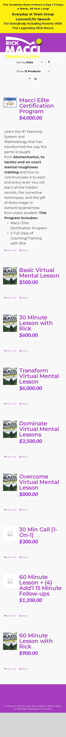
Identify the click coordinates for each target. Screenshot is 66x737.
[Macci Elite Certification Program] (10, 102)
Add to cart (11, 250)
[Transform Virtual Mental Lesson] (10, 376)
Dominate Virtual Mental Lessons (39, 429)
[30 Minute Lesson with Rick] (10, 323)
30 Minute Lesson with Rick (36, 323)
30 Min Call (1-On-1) (38, 532)
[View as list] (36, 79)
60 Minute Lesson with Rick (36, 641)
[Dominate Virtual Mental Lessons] (10, 429)
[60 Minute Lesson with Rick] (10, 641)
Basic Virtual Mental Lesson (39, 273)
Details (24, 250)
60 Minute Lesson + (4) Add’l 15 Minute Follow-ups (40, 585)
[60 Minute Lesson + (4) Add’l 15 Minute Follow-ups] (10, 581)
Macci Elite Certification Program (36, 106)
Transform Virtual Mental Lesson (39, 376)
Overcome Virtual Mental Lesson (39, 482)
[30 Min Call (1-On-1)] (10, 534)
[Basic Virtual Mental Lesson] (10, 275)
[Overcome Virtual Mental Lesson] (10, 482)
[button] (57, 56)
